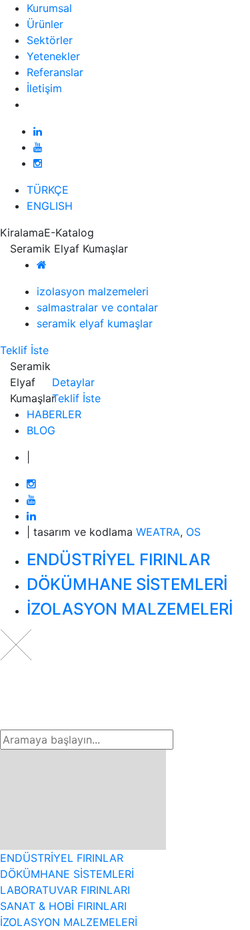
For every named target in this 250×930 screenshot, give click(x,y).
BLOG (41, 430)
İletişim (44, 88)
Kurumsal (49, 8)
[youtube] (37, 147)
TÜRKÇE (48, 189)
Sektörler (50, 40)
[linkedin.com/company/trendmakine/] (37, 131)
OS (193, 531)
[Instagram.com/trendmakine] (37, 163)
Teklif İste (24, 350)
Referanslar (55, 72)
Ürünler (45, 24)
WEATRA (158, 531)
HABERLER (54, 414)
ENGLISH (50, 205)
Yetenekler (53, 56)
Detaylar (73, 382)
